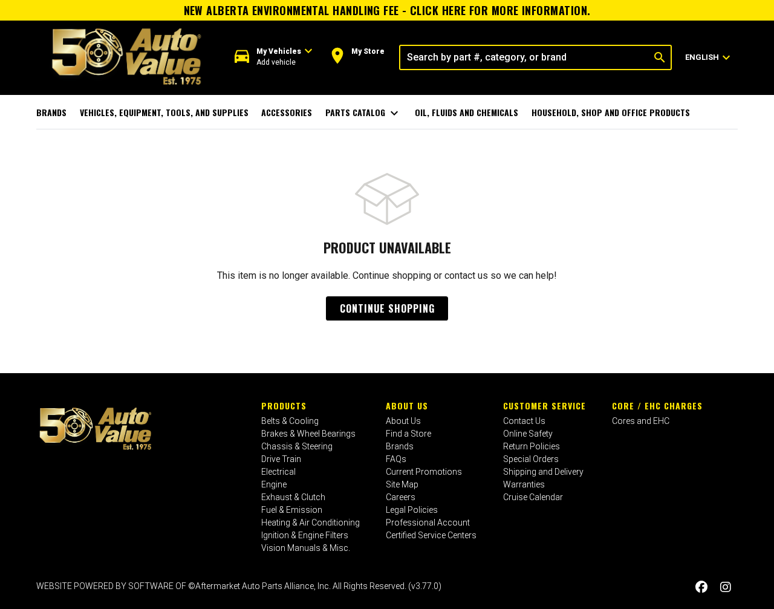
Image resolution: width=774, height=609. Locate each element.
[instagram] (725, 587)
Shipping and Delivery (543, 472)
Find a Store (408, 433)
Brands (51, 112)
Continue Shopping (387, 308)
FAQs (396, 459)
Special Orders (531, 459)
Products (284, 405)
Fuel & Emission (291, 510)
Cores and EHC (640, 421)
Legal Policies (412, 510)
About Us (407, 405)
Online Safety (528, 433)
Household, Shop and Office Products (611, 112)
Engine (274, 484)
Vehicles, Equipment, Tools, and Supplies (164, 112)
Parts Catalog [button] (363, 113)
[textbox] (524, 57)
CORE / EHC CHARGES (657, 405)
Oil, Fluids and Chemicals (466, 112)
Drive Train (281, 459)
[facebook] (701, 587)
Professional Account (428, 522)
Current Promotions (424, 472)
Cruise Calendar (533, 497)
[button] (273, 57)
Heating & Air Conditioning (310, 522)
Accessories (286, 112)
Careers (400, 497)
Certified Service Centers (431, 535)
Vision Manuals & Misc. (305, 548)
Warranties (524, 484)
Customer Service (544, 405)
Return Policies (531, 446)
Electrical (278, 472)
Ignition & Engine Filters (304, 535)
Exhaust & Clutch (293, 497)
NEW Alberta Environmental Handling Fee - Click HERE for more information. (387, 10)
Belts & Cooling (290, 421)
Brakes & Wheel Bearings (308, 433)
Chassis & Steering (297, 446)
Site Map (402, 484)
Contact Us (524, 421)
